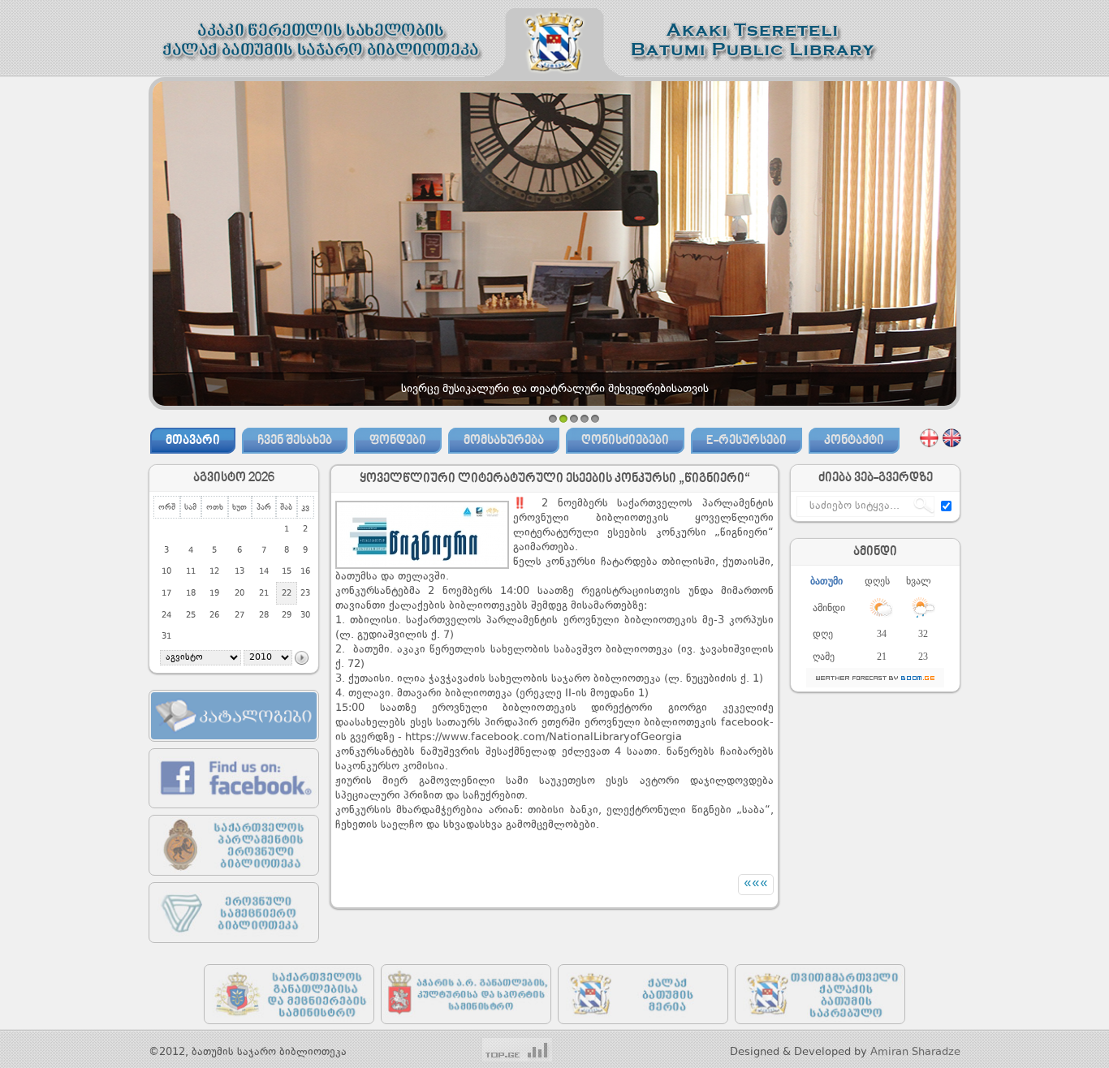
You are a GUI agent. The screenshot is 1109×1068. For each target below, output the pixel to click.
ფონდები (397, 440)
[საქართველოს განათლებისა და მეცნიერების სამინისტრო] (289, 1028)
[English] (952, 437)
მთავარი (193, 440)
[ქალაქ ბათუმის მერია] (643, 1028)
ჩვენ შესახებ (294, 440)
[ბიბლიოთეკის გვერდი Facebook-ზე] (234, 812)
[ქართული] (929, 437)
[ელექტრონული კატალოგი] (234, 745)
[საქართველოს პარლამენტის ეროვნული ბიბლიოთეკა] (234, 879)
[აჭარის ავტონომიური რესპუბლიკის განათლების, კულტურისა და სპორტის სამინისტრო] (466, 1028)
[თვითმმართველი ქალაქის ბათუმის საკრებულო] (820, 1028)
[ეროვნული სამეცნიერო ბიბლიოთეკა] (234, 946)
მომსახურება (504, 440)
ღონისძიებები (625, 440)
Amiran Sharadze (915, 1052)
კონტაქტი (854, 440)
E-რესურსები (746, 440)
